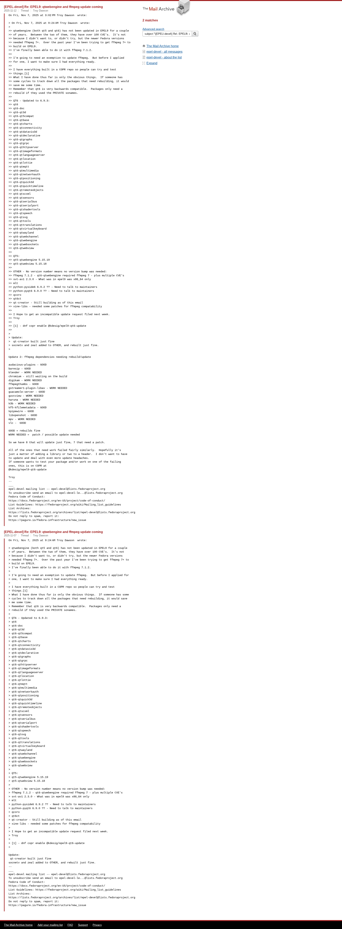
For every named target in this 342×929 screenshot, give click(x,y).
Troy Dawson (40, 10)
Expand (151, 63)
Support (83, 924)
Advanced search (153, 29)
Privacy (97, 924)
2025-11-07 (10, 535)
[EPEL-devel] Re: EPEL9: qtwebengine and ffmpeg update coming (53, 7)
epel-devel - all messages (164, 51)
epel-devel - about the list (164, 57)
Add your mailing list (50, 924)
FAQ (70, 924)
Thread (25, 10)
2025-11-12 (10, 10)
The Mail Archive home (162, 46)
